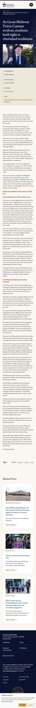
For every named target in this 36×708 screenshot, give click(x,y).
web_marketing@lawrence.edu (10, 671)
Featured (8, 503)
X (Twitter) (26, 462)
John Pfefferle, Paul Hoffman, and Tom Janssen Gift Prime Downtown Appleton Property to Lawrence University (18, 511)
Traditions (7, 102)
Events (20, 99)
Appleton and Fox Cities (11, 99)
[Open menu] (31, 5)
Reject (31, 705)
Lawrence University (10, 635)
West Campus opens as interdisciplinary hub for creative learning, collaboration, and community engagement (17, 604)
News (7, 10)
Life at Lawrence (9, 91)
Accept (22, 705)
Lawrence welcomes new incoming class (17, 556)
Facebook (20, 462)
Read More (11, 525)
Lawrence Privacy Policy (7, 701)
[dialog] (18, 700)
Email (31, 462)
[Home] (3, 11)
